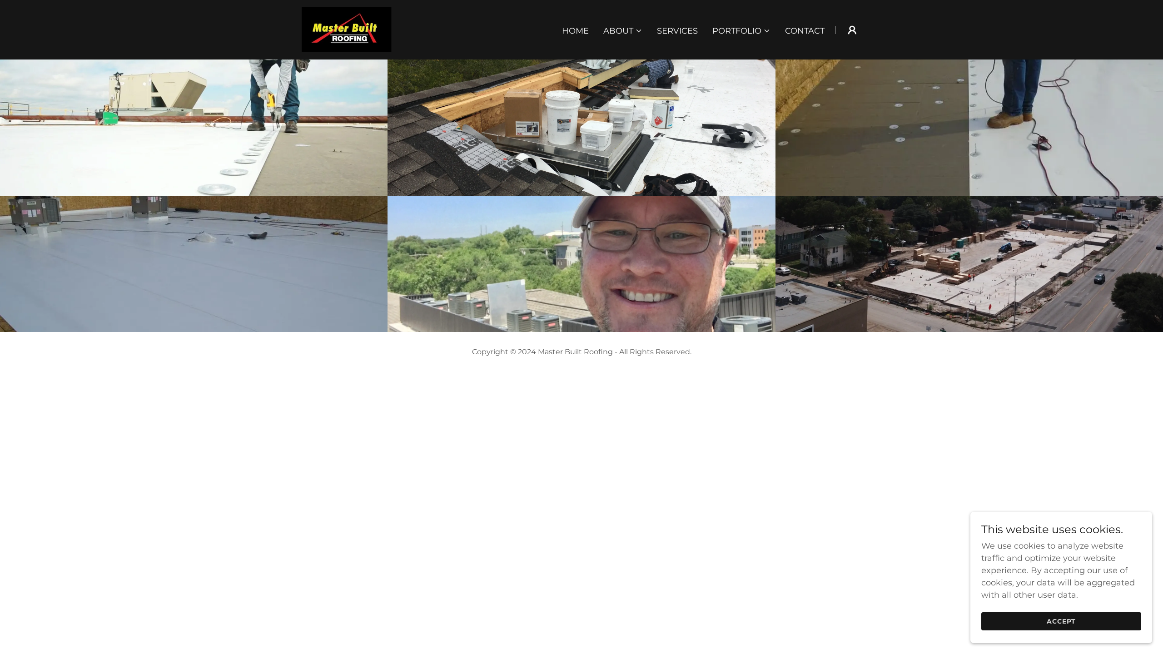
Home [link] (575, 31)
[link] (347, 29)
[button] (622, 30)
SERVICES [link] (677, 31)
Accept (1061, 621)
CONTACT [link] (805, 31)
